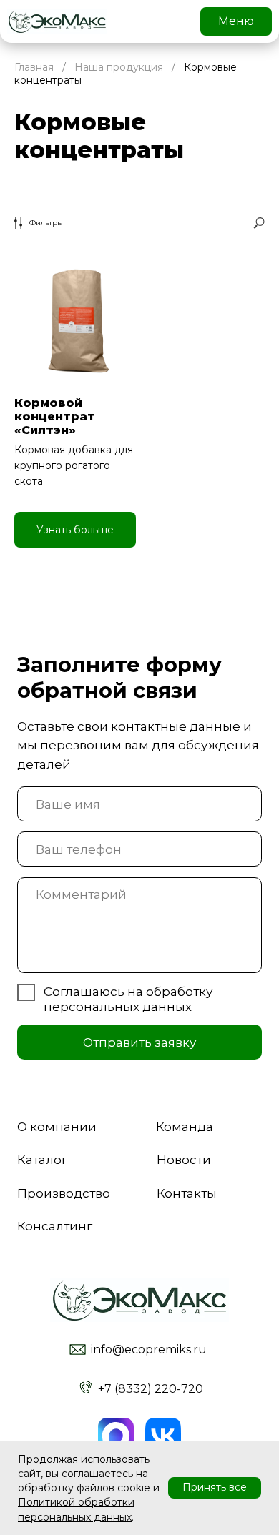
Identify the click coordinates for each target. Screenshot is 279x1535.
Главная (34, 67)
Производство (63, 1192)
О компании (57, 1126)
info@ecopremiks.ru (149, 1349)
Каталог (42, 1159)
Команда (184, 1126)
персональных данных (118, 1006)
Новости (184, 1159)
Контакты (187, 1192)
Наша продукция (118, 67)
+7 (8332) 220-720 (150, 1389)
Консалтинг (54, 1225)
